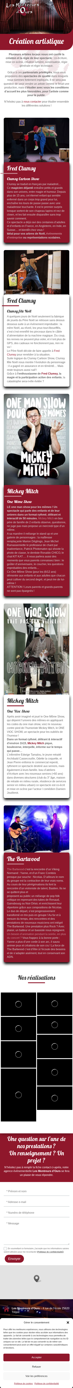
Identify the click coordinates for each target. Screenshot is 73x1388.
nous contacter (32, 101)
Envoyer (14, 1259)
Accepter (37, 1357)
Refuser (36, 1366)
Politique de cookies (23, 1383)
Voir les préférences (36, 1376)
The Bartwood (15, 869)
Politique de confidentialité (46, 1383)
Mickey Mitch (46, 518)
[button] (68, 1322)
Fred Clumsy (49, 373)
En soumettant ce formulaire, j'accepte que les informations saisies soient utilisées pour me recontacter (36, 1250)
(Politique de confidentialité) (50, 1252)
